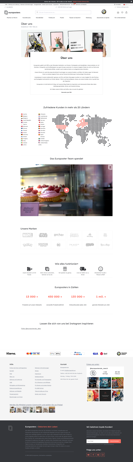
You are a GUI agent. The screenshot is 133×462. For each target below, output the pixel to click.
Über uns (35, 26)
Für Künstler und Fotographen (43, 379)
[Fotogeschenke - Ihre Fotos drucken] (118, 12)
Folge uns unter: (93, 364)
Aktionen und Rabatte (81, 4)
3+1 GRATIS (10, 7)
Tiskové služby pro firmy (41, 391)
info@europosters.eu (70, 370)
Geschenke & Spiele (103, 17)
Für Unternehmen (120, 17)
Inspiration (56, 4)
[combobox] (63, 12)
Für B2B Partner (39, 388)
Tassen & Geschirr (75, 17)
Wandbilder (39, 17)
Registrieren (114, 441)
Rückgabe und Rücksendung (17, 385)
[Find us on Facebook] (93, 455)
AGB (11, 382)
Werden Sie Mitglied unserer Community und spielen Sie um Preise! (36, 405)
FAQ (11, 373)
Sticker (37, 371)
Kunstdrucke (27, 17)
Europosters (15, 12)
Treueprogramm (14, 394)
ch (126, 4)
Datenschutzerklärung (16, 388)
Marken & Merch (12, 17)
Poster (62, 17)
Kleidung (89, 17)
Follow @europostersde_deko (31, 328)
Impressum (38, 373)
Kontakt (12, 371)
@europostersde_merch (99, 368)
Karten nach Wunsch (47, 4)
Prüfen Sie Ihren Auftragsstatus (18, 368)
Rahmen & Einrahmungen (26, 4)
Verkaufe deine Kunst (65, 4)
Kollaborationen (39, 376)
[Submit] (37, 12)
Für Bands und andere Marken (43, 385)
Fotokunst (52, 17)
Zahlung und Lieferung (13, 4)
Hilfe (6, 4)
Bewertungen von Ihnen (16, 397)
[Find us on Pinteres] (98, 455)
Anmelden (118, 4)
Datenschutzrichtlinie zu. (109, 444)
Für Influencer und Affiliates (42, 382)
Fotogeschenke (37, 4)
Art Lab (73, 4)
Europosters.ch (24, 26)
